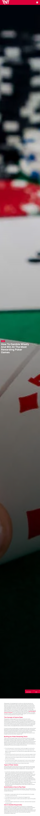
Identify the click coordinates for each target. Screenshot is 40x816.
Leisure (3, 341)
